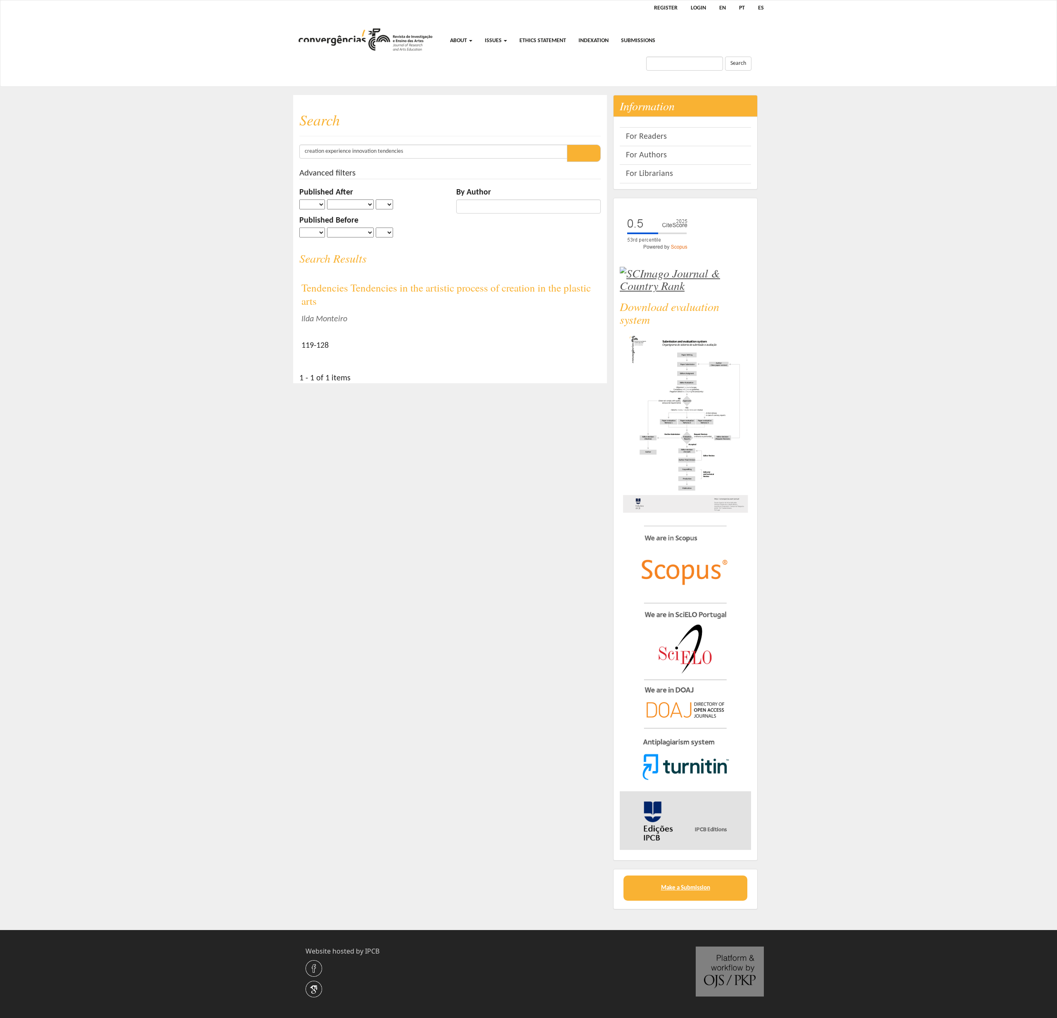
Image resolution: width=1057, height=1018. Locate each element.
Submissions (638, 41)
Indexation (593, 41)
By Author (473, 192)
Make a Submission (685, 888)
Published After (326, 192)
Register (666, 8)
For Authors (646, 155)
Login (698, 8)
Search (738, 63)
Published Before (328, 220)
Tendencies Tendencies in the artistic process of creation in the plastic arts (446, 294)
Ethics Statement (542, 41)
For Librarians (649, 174)
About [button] (459, 41)
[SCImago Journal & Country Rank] (685, 277)
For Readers (646, 137)
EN (722, 8)
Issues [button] (494, 41)
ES (761, 8)
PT (742, 8)
